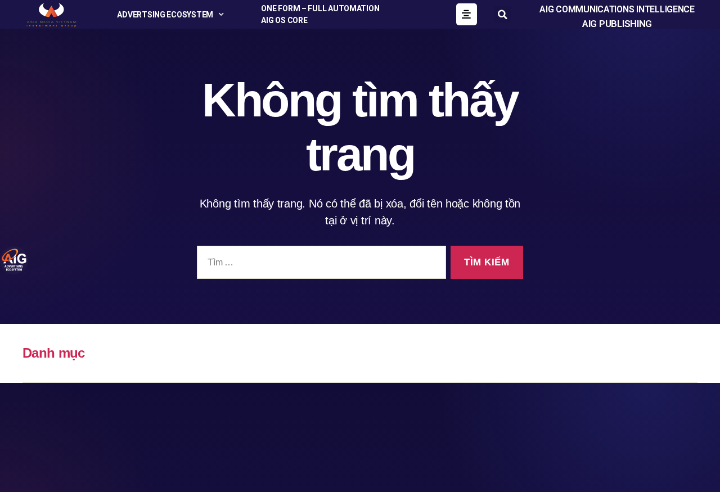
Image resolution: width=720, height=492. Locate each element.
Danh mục (53, 352)
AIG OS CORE (284, 20)
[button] (502, 14)
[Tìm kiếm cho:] (319, 264)
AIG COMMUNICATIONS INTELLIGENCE (617, 9)
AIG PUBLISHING (617, 23)
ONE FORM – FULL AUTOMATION (320, 8)
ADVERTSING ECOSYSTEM (165, 14)
